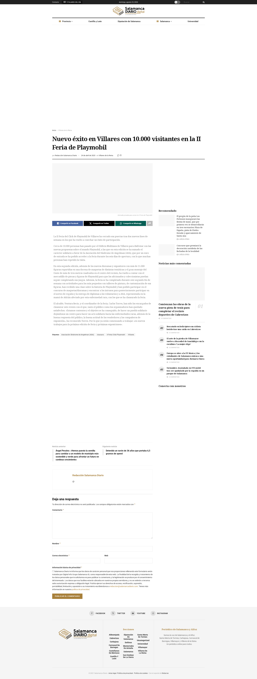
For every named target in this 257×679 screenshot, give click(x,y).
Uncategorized (143, 640)
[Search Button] (203, 2)
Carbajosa (114, 642)
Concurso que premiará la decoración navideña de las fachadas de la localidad (189, 248)
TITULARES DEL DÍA (73, 2)
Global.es (165, 673)
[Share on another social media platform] (150, 223)
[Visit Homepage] (128, 11)
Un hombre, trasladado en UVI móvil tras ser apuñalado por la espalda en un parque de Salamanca (185, 371)
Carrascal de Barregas (114, 646)
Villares (131, 335)
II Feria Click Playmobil (116, 335)
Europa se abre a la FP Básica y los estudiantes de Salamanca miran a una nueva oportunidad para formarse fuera (185, 356)
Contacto (55, 2)
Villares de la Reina (65, 130)
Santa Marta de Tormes (142, 636)
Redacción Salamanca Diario (66, 155)
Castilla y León (95, 21)
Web (106, 556)
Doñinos (128, 642)
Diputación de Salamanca (129, 21)
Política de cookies (141, 673)
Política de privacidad (125, 673)
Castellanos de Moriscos (114, 652)
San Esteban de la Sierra (128, 656)
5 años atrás (183, 255)
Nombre (56, 543)
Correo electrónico (61, 555)
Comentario (58, 510)
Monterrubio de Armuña (128, 647)
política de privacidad (80, 589)
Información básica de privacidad (67, 567)
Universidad (193, 21)
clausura (100, 335)
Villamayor (142, 647)
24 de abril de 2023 (88, 155)
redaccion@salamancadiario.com (124, 586)
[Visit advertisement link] (128, 79)
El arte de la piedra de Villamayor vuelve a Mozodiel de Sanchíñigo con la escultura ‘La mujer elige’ (185, 341)
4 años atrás (183, 239)
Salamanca (165, 21)
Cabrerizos (114, 638)
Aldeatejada (114, 635)
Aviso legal (112, 673)
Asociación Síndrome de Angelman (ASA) (77, 335)
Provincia (66, 21)
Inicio (54, 130)
